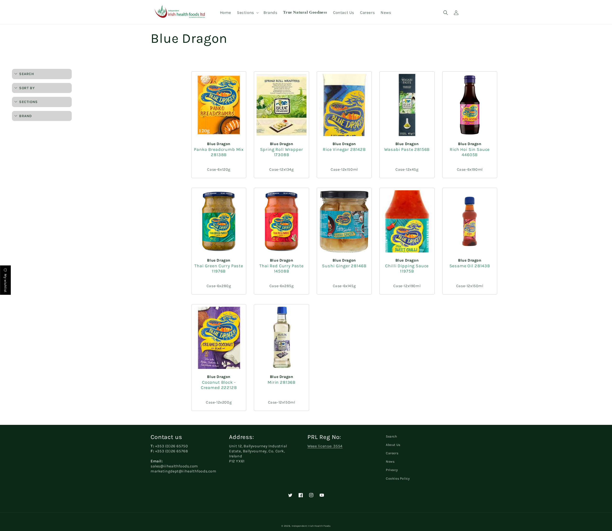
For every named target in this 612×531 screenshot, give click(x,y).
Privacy (392, 470)
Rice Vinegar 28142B (344, 149)
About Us (393, 445)
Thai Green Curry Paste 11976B (218, 268)
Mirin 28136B (281, 382)
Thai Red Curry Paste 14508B (281, 268)
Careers (392, 453)
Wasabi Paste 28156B (407, 149)
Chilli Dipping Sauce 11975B (407, 268)
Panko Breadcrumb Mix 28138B (219, 152)
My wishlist (5, 282)
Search (391, 436)
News (390, 462)
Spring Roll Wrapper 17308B (281, 152)
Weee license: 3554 (325, 446)
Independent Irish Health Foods (311, 526)
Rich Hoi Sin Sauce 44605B (470, 152)
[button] (247, 12)
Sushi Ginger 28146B (344, 265)
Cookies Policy (398, 478)
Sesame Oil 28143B (469, 265)
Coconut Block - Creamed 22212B (219, 385)
